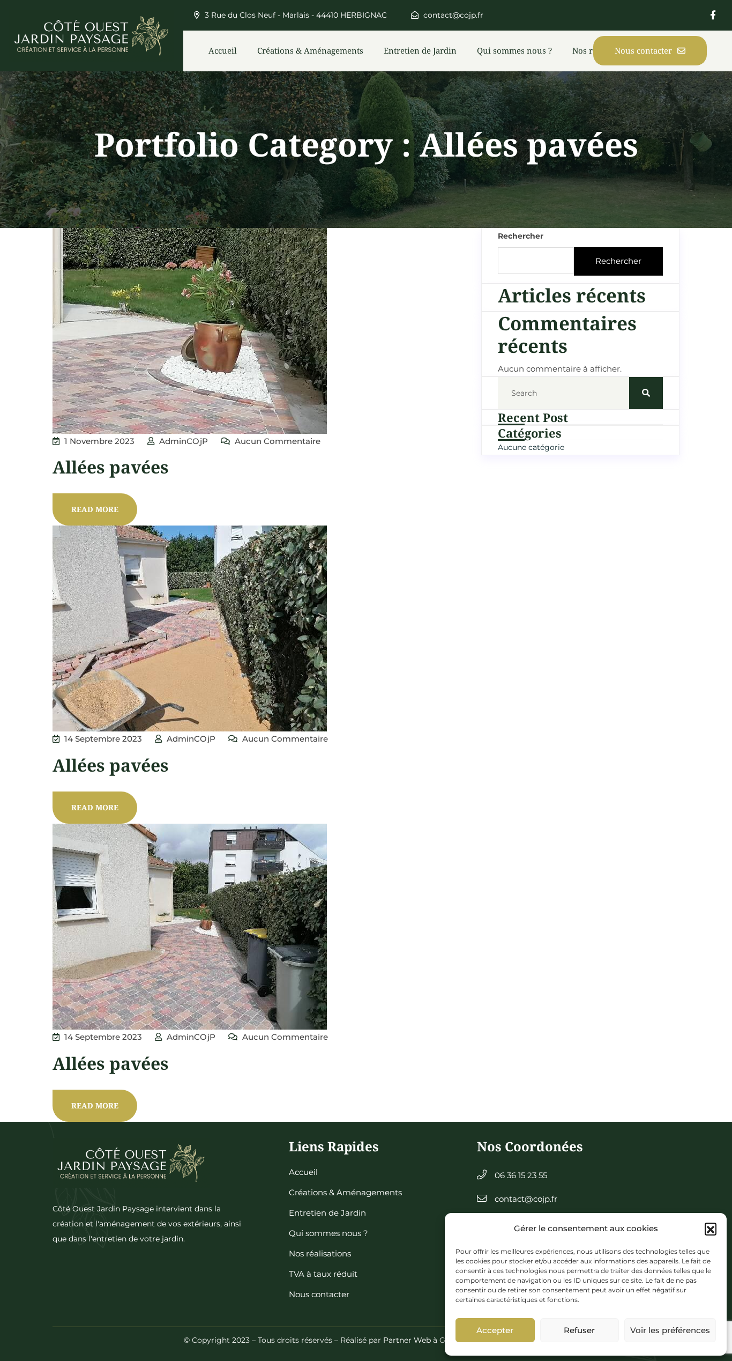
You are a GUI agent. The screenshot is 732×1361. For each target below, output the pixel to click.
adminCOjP (182, 441)
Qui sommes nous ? (514, 50)
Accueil (222, 50)
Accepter (494, 1330)
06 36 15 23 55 (521, 1175)
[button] (710, 1228)
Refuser (579, 1330)
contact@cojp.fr (452, 15)
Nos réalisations (320, 1253)
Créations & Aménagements (310, 50)
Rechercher (520, 236)
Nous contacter (643, 50)
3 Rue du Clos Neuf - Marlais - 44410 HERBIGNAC (295, 15)
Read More (94, 509)
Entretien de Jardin (420, 50)
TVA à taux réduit (323, 1274)
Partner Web (407, 1340)
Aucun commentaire (276, 441)
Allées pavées (111, 466)
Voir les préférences (670, 1330)
